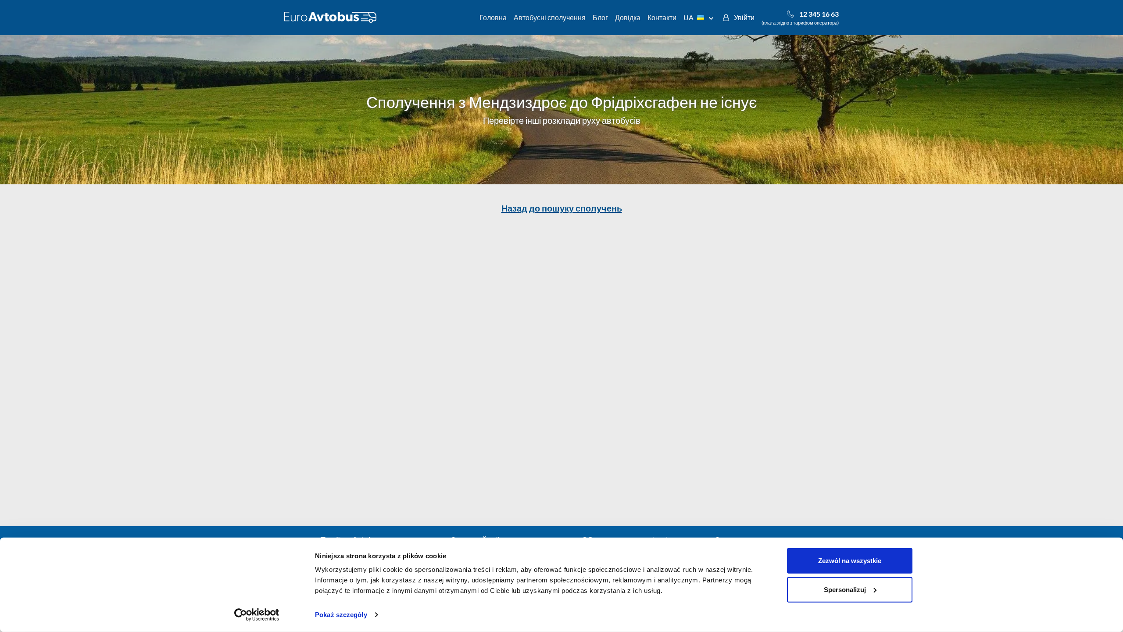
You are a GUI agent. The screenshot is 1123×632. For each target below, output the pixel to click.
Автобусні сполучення (550, 17)
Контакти (661, 17)
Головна (493, 17)
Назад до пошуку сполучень (561, 208)
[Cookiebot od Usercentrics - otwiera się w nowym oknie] (256, 614)
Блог (600, 17)
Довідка (627, 17)
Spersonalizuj (845, 589)
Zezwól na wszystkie (849, 560)
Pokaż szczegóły (341, 614)
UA (688, 17)
